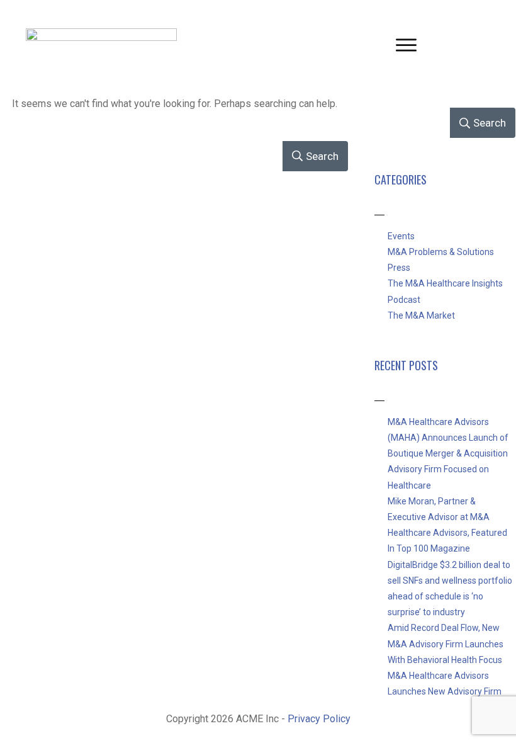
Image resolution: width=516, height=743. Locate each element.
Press (399, 268)
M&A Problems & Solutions (441, 252)
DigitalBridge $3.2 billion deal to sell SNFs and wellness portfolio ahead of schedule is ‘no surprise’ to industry (450, 589)
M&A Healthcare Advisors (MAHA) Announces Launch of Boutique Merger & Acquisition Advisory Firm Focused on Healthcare (448, 454)
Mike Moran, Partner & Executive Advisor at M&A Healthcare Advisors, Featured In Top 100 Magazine (447, 525)
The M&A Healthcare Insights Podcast (445, 291)
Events (401, 236)
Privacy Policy (319, 719)
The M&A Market (421, 315)
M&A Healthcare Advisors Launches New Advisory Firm (445, 683)
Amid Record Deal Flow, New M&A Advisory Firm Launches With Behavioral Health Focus (445, 643)
